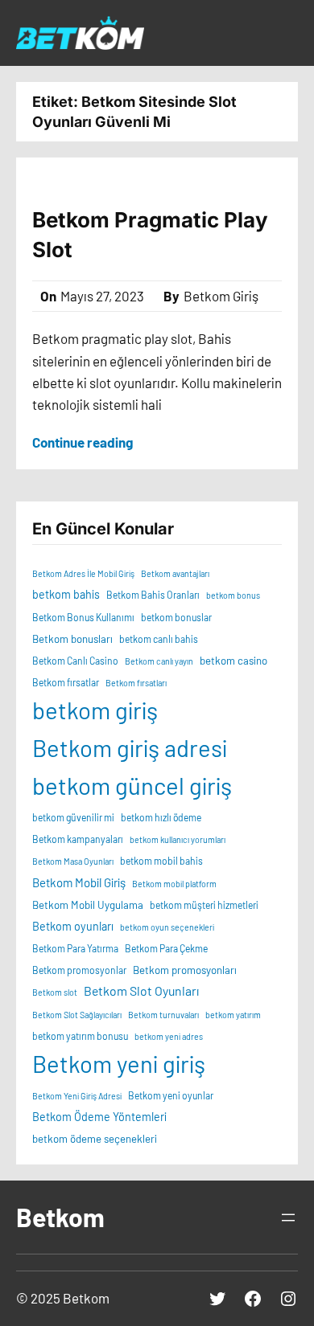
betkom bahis (66, 594)
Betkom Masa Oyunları (73, 861)
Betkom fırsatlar (65, 682)
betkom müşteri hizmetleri (204, 905)
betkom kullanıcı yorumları (177, 839)
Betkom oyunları (73, 926)
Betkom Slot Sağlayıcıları (77, 1014)
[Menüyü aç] (288, 1217)
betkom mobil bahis (161, 860)
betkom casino (233, 660)
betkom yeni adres (168, 1036)
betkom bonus (233, 595)
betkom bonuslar (176, 617)
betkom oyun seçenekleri (167, 927)
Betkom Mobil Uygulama (87, 904)
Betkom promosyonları (185, 970)
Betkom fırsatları (136, 682)
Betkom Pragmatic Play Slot (150, 234)
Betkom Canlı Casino (75, 660)
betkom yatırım (233, 1014)
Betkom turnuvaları (163, 1014)
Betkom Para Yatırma (75, 948)
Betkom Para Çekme (166, 948)
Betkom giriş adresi (129, 748)
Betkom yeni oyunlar (170, 1095)
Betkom (60, 1216)
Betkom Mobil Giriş (79, 882)
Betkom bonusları (72, 638)
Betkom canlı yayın (159, 661)
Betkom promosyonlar (79, 970)
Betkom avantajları (175, 573)
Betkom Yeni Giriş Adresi (77, 1096)
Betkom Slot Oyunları (141, 990)
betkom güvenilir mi (73, 817)
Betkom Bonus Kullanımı (83, 617)
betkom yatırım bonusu (80, 1036)
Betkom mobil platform (174, 883)
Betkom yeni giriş (118, 1064)
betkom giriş (95, 710)
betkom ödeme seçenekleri (94, 1138)
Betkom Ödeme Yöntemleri (99, 1116)
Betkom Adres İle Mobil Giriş (83, 573)
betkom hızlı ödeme (161, 817)
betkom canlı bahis (158, 639)
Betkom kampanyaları (77, 839)
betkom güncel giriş (132, 785)
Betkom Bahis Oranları (153, 594)
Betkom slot (54, 992)
